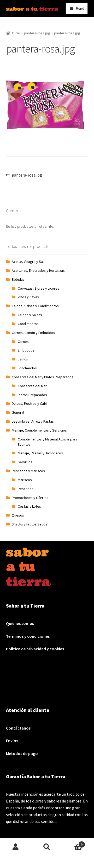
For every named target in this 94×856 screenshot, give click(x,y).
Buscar (47, 847)
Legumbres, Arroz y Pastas (33, 421)
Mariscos (25, 479)
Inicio (16, 33)
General (18, 412)
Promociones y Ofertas (30, 497)
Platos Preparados (32, 394)
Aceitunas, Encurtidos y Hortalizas (38, 270)
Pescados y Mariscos (28, 471)
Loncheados (27, 368)
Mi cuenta (15, 847)
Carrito (73, 842)
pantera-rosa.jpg (37, 33)
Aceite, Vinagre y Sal (28, 261)
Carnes (23, 341)
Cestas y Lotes (29, 506)
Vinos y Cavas (28, 297)
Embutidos (26, 350)
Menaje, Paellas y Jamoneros (40, 453)
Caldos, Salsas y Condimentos (35, 306)
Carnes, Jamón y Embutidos (33, 332)
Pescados (25, 488)
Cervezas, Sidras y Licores (38, 288)
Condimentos (28, 323)
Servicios (25, 462)
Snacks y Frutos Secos (29, 524)
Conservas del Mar (32, 386)
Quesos (18, 515)
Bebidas (18, 279)
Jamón (23, 359)
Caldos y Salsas (30, 314)
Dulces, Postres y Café (29, 403)
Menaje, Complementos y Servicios (39, 430)
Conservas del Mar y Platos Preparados (42, 377)
